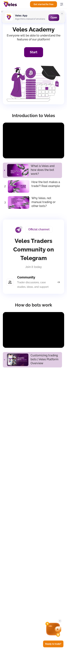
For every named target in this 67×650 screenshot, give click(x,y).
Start (33, 52)
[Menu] (61, 4)
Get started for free (43, 4)
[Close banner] (62, 13)
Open (54, 17)
